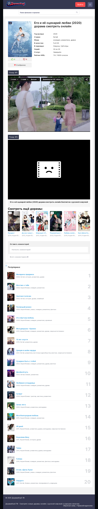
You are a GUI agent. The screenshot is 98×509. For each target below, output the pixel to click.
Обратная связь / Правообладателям (78, 506)
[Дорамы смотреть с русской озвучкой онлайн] (17, 4)
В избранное (21, 65)
